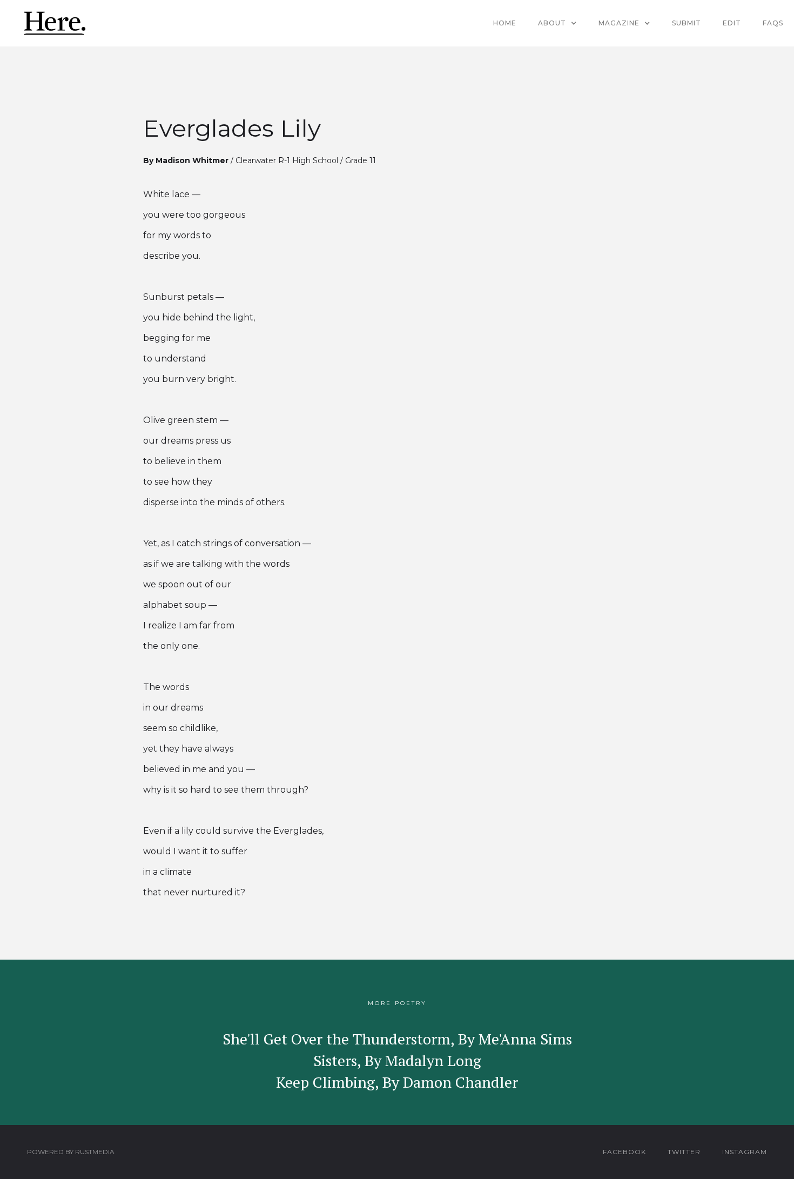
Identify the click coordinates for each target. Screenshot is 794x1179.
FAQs (773, 23)
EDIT (732, 23)
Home (504, 23)
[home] (54, 23)
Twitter (684, 1152)
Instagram (744, 1152)
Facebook (624, 1152)
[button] (557, 23)
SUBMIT (686, 23)
